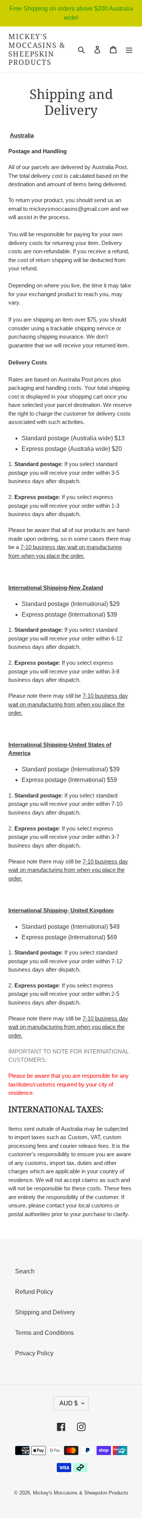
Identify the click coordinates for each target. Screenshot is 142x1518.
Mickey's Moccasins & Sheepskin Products (37, 49)
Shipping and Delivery (45, 1312)
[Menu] (129, 49)
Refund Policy (34, 1292)
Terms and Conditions (44, 1333)
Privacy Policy (34, 1353)
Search (24, 1271)
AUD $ (68, 1403)
